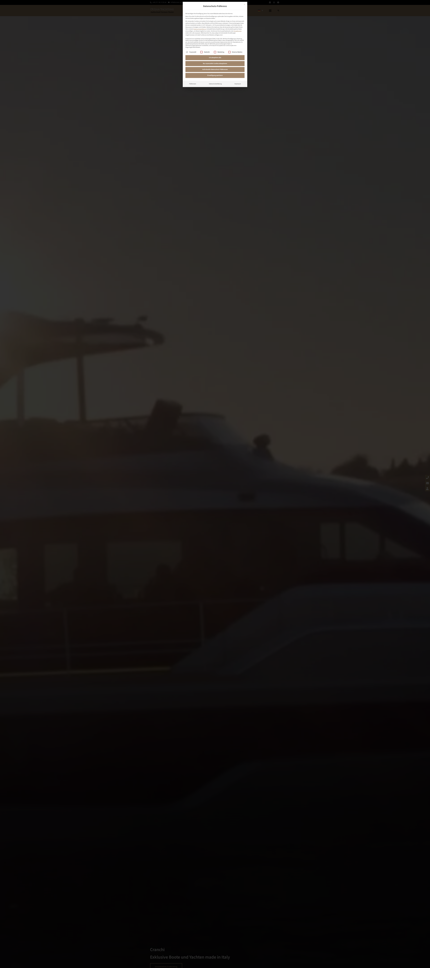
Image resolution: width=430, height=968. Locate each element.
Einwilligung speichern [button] (215, 75)
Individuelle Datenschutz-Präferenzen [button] (215, 69)
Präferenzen (192, 84)
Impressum (237, 84)
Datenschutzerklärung (199, 29)
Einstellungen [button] (238, 31)
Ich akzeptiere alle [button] (215, 57)
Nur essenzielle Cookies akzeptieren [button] (215, 63)
